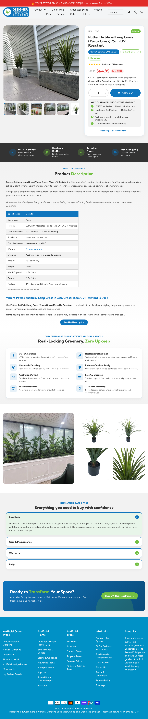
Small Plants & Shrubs (45, 651)
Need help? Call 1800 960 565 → (114, 130)
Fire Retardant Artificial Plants (104, 656)
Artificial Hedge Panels (15, 664)
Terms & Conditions (101, 674)
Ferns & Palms (74, 661)
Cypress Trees (74, 651)
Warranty (73, 553)
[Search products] (128, 12)
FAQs (73, 564)
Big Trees (72, 641)
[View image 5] (63, 109)
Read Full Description (74, 322)
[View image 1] (10, 109)
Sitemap (100, 685)
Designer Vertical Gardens (78, 708)
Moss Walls (9, 669)
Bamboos (72, 646)
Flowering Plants (47, 662)
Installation (73, 517)
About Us (101, 667)
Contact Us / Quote (102, 640)
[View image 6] (76, 109)
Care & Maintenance (73, 541)
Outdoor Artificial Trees (76, 668)
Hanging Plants (46, 667)
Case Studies (103, 662)
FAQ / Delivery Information (104, 648)
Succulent (43, 685)
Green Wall (9, 654)
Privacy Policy (103, 680)
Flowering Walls (11, 659)
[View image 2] (23, 109)
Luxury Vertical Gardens (11, 643)
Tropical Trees (74, 656)
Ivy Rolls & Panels (12, 674)
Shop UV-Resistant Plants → (119, 595)
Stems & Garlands (47, 657)
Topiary (42, 672)
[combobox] (115, 12)
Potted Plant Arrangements (45, 679)
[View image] (41, 63)
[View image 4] (50, 109)
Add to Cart (127, 92)
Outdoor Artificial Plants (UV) (47, 643)
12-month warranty (35, 249)
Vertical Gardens (12, 649)
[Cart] (141, 12)
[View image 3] (36, 109)
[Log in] (135, 12)
